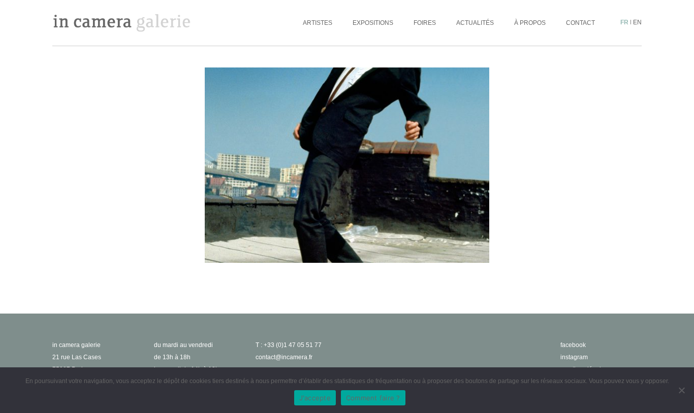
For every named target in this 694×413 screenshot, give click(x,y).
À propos (530, 22)
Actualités (475, 22)
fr (624, 22)
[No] (681, 390)
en (637, 22)
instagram (574, 357)
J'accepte (315, 398)
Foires (425, 22)
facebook (573, 345)
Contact (580, 22)
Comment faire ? (373, 398)
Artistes (317, 22)
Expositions (373, 22)
